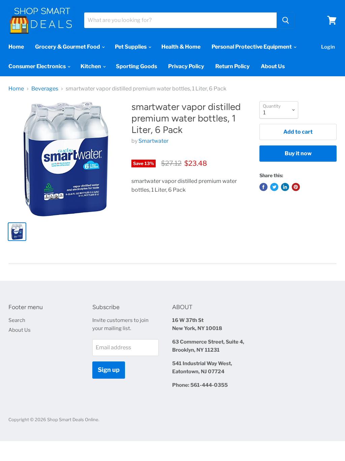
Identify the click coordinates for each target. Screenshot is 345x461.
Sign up (109, 369)
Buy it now (298, 153)
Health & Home (180, 47)
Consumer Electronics (37, 66)
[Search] (285, 20)
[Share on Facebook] (263, 187)
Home (16, 47)
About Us (273, 66)
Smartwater (153, 141)
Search (16, 320)
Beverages (44, 89)
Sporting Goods (136, 66)
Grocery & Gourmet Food (68, 47)
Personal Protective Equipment (252, 47)
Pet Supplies (131, 47)
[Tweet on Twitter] (274, 187)
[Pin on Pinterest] (296, 187)
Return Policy (232, 66)
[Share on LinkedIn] (285, 187)
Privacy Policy (186, 66)
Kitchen (91, 66)
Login (328, 47)
